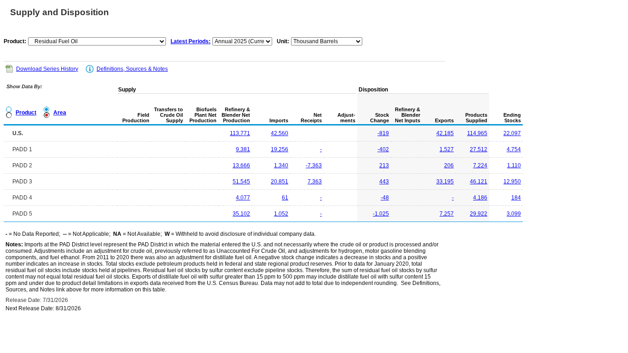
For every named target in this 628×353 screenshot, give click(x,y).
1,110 (514, 165)
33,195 (445, 181)
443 (384, 181)
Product (26, 112)
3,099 (514, 214)
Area (59, 112)
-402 (383, 149)
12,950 (512, 181)
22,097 (512, 133)
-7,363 (314, 165)
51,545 (241, 181)
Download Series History (47, 69)
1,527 (447, 149)
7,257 (447, 214)
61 (285, 197)
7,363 (315, 181)
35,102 (241, 214)
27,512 (478, 149)
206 (449, 165)
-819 (383, 133)
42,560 (279, 133)
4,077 (243, 197)
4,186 (480, 197)
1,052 (281, 214)
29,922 (478, 214)
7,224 (480, 165)
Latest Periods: (191, 41)
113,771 (240, 133)
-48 (385, 197)
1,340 (281, 165)
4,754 (514, 149)
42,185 (445, 133)
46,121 (478, 181)
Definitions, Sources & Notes (132, 69)
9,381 (243, 149)
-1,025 (381, 214)
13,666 (241, 165)
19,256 (279, 149)
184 (516, 197)
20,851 (279, 181)
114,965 (477, 133)
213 (384, 165)
